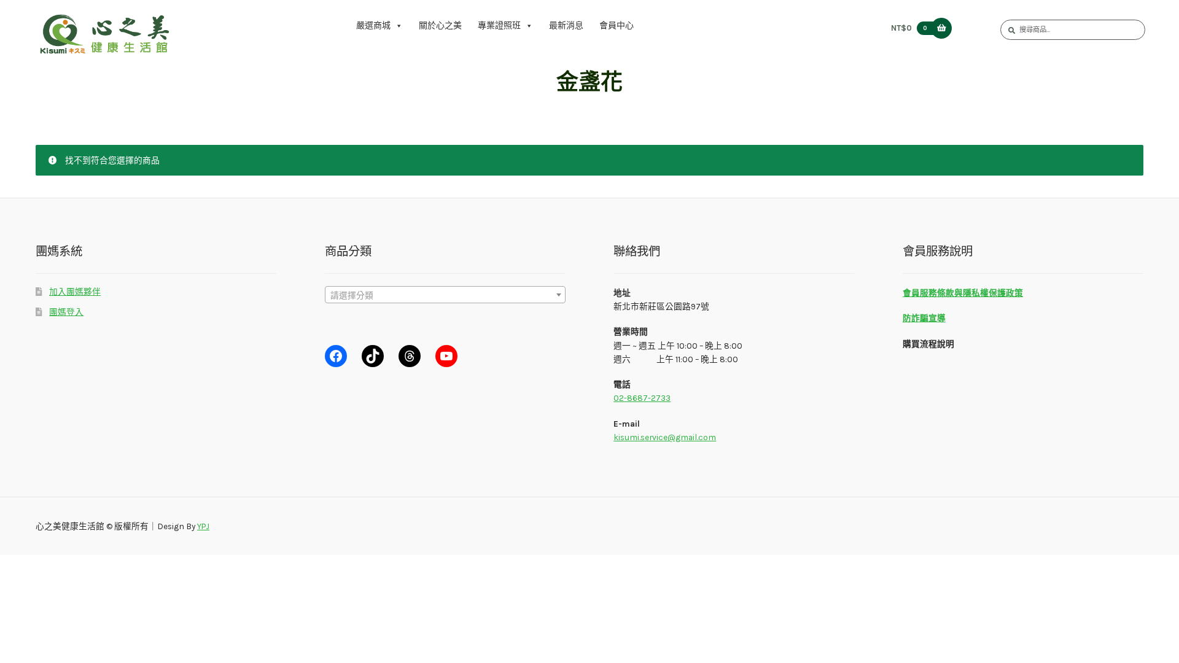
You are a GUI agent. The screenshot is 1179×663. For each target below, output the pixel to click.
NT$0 (909, 28)
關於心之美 (440, 25)
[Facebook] (336, 356)
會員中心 (616, 25)
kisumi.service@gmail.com (664, 437)
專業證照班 (499, 25)
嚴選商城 (373, 25)
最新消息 (566, 25)
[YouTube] (446, 356)
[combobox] (445, 294)
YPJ (203, 526)
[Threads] (410, 356)
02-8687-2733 (642, 398)
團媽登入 (66, 312)
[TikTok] (373, 356)
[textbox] (445, 295)
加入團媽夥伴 (75, 292)
